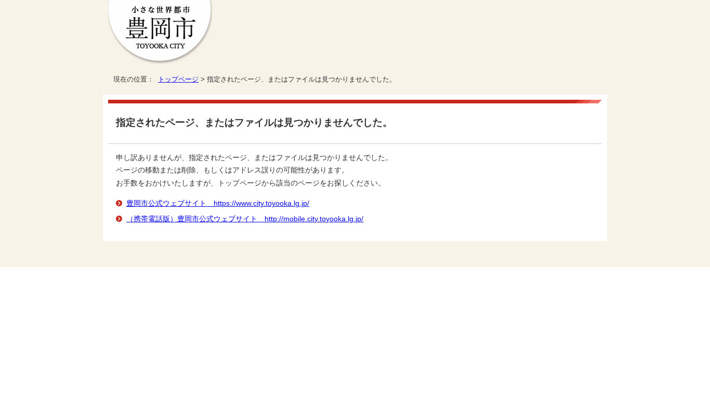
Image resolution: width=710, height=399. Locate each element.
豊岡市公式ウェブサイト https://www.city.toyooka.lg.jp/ (217, 203)
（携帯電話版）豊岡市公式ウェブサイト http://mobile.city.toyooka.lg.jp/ (244, 219)
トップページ (178, 79)
